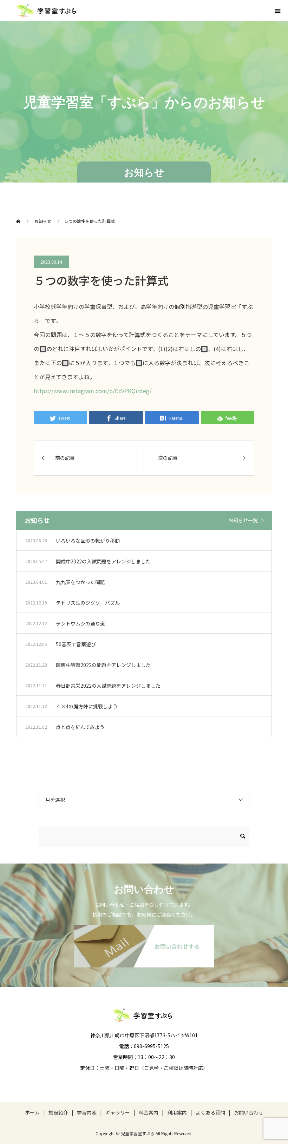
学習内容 (87, 1112)
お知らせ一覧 (243, 520)
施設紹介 (58, 1112)
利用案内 (177, 1112)
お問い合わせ (248, 1112)
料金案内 (148, 1112)
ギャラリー (117, 1112)
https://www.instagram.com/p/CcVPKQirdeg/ (93, 390)
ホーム (32, 1112)
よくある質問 (210, 1112)
